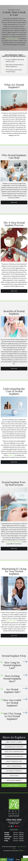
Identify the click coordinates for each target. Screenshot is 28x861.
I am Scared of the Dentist (14, 770)
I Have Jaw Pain (14, 775)
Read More (14, 202)
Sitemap (20, 846)
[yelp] (11, 826)
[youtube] (16, 826)
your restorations (11, 620)
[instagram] (18, 826)
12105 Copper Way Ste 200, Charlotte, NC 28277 (14, 822)
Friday (6, 840)
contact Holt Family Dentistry (13, 542)
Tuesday (6, 834)
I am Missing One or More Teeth (14, 756)
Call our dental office (12, 38)
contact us (11, 455)
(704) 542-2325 (14, 820)
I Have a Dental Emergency (14, 780)
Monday (6, 832)
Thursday (7, 838)
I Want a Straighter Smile (14, 766)
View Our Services (14, 785)
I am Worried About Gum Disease (14, 746)
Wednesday (7, 836)
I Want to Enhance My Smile (14, 761)
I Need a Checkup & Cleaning (14, 742)
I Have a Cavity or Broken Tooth (14, 751)
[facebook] (13, 826)
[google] (9, 826)
